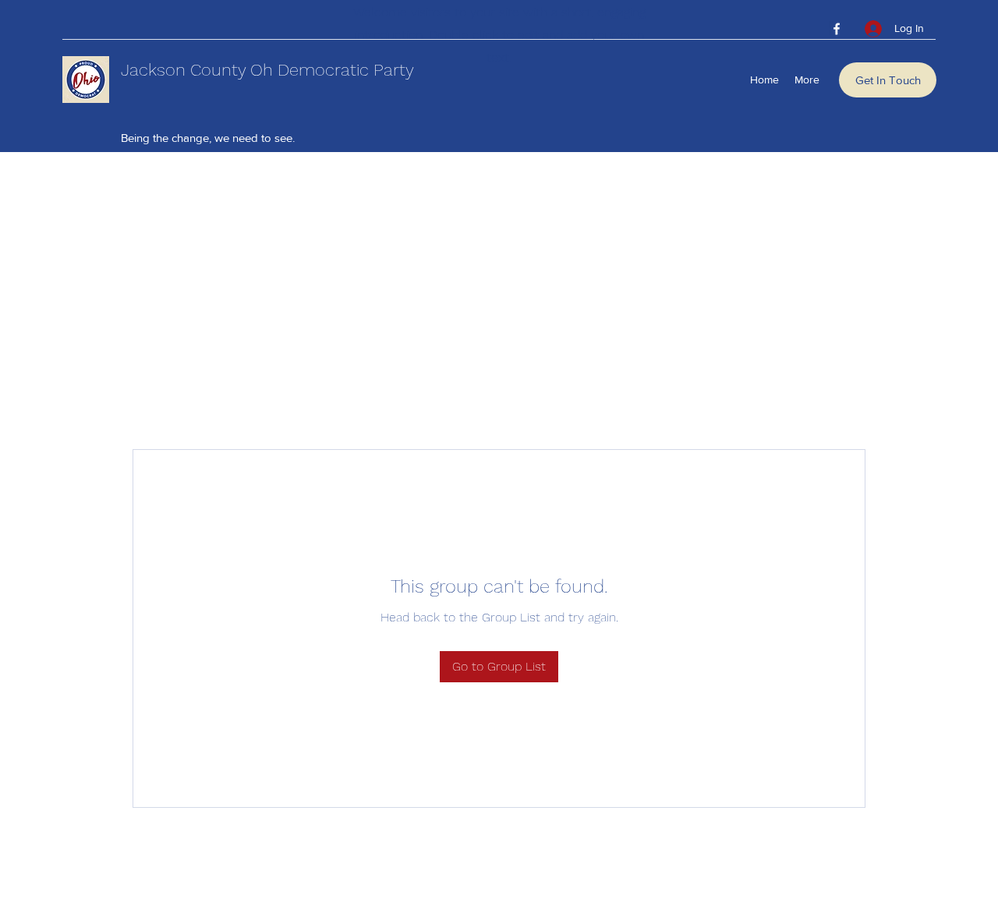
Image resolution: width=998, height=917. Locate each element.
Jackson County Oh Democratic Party (267, 70)
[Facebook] (836, 29)
